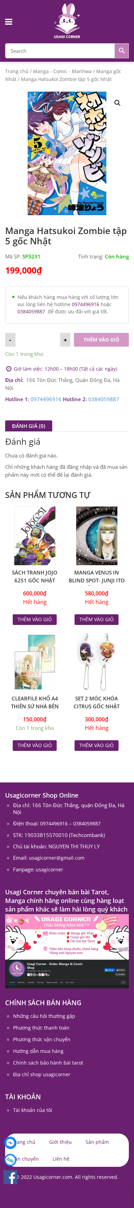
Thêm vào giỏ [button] (35, 745)
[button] (117, 103)
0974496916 (85, 304)
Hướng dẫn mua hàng (38, 1051)
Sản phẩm (97, 1142)
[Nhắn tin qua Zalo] (10, 1160)
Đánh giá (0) (28, 425)
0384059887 (31, 311)
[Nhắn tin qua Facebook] (10, 1143)
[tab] (28, 425)
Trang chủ (17, 71)
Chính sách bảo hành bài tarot (48, 1062)
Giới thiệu (60, 1142)
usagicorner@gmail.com (57, 858)
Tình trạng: (90, 256)
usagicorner (49, 869)
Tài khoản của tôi (32, 1110)
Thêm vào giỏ (101, 339)
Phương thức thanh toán (41, 1027)
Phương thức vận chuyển (41, 1039)
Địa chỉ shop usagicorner (41, 1074)
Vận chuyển (25, 1158)
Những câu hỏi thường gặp (44, 1016)
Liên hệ (61, 1158)
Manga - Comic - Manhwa (62, 71)
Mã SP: (13, 256)
